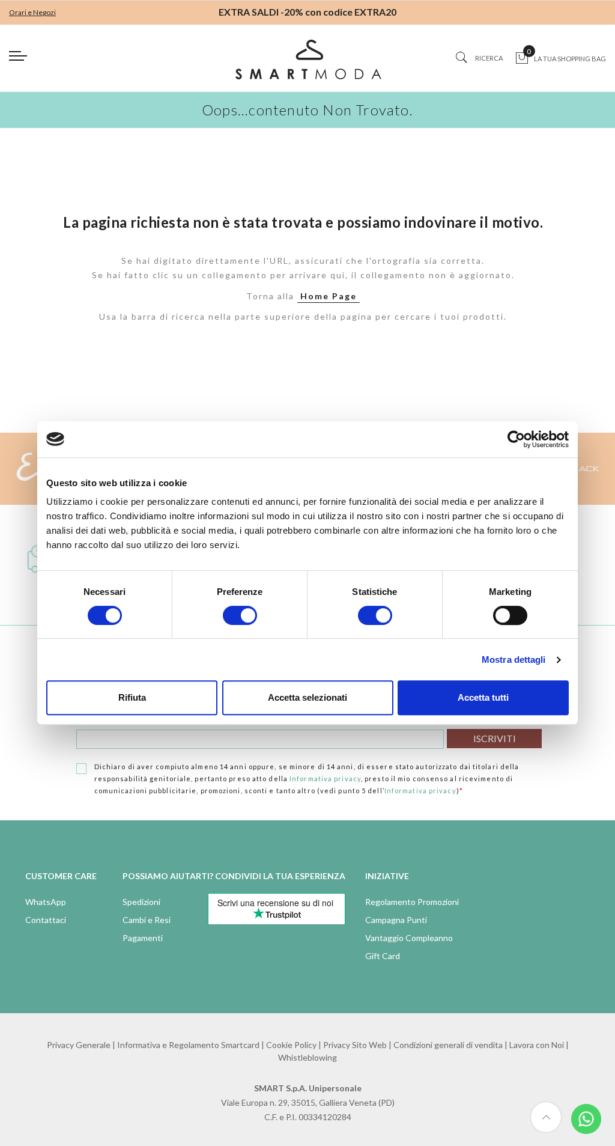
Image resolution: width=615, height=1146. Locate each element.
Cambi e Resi (147, 920)
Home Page (328, 296)
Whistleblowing (307, 1057)
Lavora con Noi (536, 1045)
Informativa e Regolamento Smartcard (188, 1045)
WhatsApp (45, 902)
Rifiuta (132, 697)
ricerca (489, 58)
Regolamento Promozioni (412, 902)
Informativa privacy (325, 778)
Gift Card (382, 956)
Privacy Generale (79, 1045)
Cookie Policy (291, 1045)
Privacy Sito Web (355, 1045)
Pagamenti (143, 938)
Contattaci (45, 920)
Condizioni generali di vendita (448, 1045)
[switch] (240, 615)
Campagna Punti (396, 920)
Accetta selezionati (307, 697)
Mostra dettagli (514, 659)
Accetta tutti (483, 697)
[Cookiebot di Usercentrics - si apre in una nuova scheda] (516, 439)
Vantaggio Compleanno (409, 938)
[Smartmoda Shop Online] (307, 64)
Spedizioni (141, 902)
